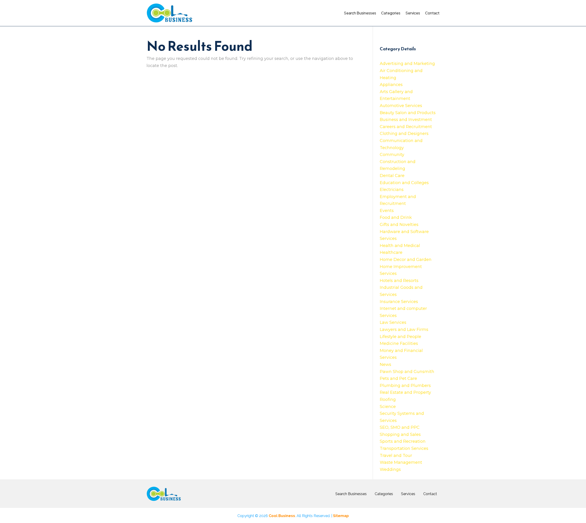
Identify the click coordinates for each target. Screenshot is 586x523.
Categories (390, 13)
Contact (432, 13)
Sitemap (341, 516)
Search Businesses (360, 13)
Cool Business (282, 516)
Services (412, 13)
